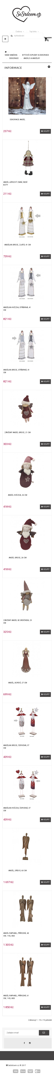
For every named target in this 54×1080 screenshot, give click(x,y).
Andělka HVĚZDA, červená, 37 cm (17, 809)
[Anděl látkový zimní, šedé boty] (27, 158)
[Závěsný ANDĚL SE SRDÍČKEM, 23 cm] (27, 596)
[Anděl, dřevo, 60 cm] (27, 847)
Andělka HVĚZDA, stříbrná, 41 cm (17, 308)
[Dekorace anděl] (27, 96)
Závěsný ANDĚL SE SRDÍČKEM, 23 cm (17, 621)
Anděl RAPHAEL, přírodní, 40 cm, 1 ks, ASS (16, 934)
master (30, 1071)
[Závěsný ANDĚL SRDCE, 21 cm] (27, 409)
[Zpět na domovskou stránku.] (5, 52)
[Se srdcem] (27, 14)
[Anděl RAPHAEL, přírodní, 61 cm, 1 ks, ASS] (27, 972)
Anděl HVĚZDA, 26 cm (17, 495)
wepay (37, 1071)
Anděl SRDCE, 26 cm (18, 558)
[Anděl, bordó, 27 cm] (27, 659)
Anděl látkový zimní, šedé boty (15, 183)
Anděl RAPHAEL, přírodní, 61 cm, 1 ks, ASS (16, 997)
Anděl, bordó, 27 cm (17, 683)
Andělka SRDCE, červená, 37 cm (16, 746)
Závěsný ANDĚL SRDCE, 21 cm (17, 432)
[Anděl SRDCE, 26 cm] (27, 534)
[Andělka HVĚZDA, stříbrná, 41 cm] (27, 283)
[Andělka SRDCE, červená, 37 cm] (27, 721)
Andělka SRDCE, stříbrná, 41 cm (16, 371)
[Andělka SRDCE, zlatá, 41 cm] (27, 221)
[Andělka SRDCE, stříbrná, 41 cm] (27, 346)
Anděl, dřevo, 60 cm (17, 871)
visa (15, 1071)
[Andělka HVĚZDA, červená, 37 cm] (27, 784)
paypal (23, 1071)
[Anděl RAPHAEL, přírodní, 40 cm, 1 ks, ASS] (27, 909)
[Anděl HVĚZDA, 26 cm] (27, 471)
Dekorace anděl (17, 120)
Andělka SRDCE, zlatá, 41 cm (17, 245)
